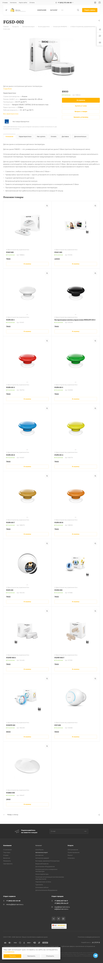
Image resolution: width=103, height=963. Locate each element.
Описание (9, 136)
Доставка (65, 136)
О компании (7, 849)
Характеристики (25, 136)
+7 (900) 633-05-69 (13, 901)
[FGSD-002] (51, 57)
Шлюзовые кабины (41, 887)
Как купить (41, 136)
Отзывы (5, 855)
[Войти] (95, 3)
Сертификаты (7, 863)
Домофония (39, 855)
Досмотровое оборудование (45, 866)
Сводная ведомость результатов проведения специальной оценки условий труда (31, 946)
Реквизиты (7, 861)
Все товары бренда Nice (21, 121)
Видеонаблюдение (41, 863)
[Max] (63, 919)
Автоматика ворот (41, 852)
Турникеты (39, 884)
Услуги (70, 845)
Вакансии (6, 858)
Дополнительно (80, 136)
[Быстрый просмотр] (47, 205)
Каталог (38, 845)
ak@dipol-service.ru (61, 909)
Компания (7, 845)
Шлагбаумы (39, 849)
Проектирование (73, 852)
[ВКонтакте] (54, 919)
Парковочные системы (43, 882)
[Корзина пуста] (99, 3)
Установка (71, 858)
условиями (9, 952)
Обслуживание (73, 849)
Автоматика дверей (42, 858)
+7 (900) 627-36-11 (61, 901)
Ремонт (70, 855)
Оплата (53, 136)
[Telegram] (58, 919)
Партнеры (6, 852)
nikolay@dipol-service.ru (14, 904)
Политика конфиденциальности (89, 937)
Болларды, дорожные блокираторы (47, 861)
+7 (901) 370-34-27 (61, 903)
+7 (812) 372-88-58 (65, 3)
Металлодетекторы (41, 874)
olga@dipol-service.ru (62, 907)
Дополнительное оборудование (46, 890)
